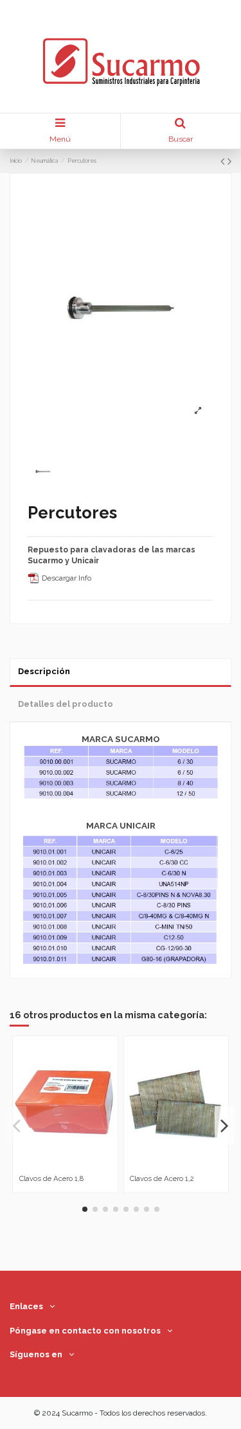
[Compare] (58, 1165)
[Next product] (229, 161)
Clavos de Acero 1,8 (51, 1178)
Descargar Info (65, 578)
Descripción (44, 671)
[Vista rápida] (72, 1165)
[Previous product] (224, 161)
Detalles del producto (65, 704)
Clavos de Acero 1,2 (162, 1178)
